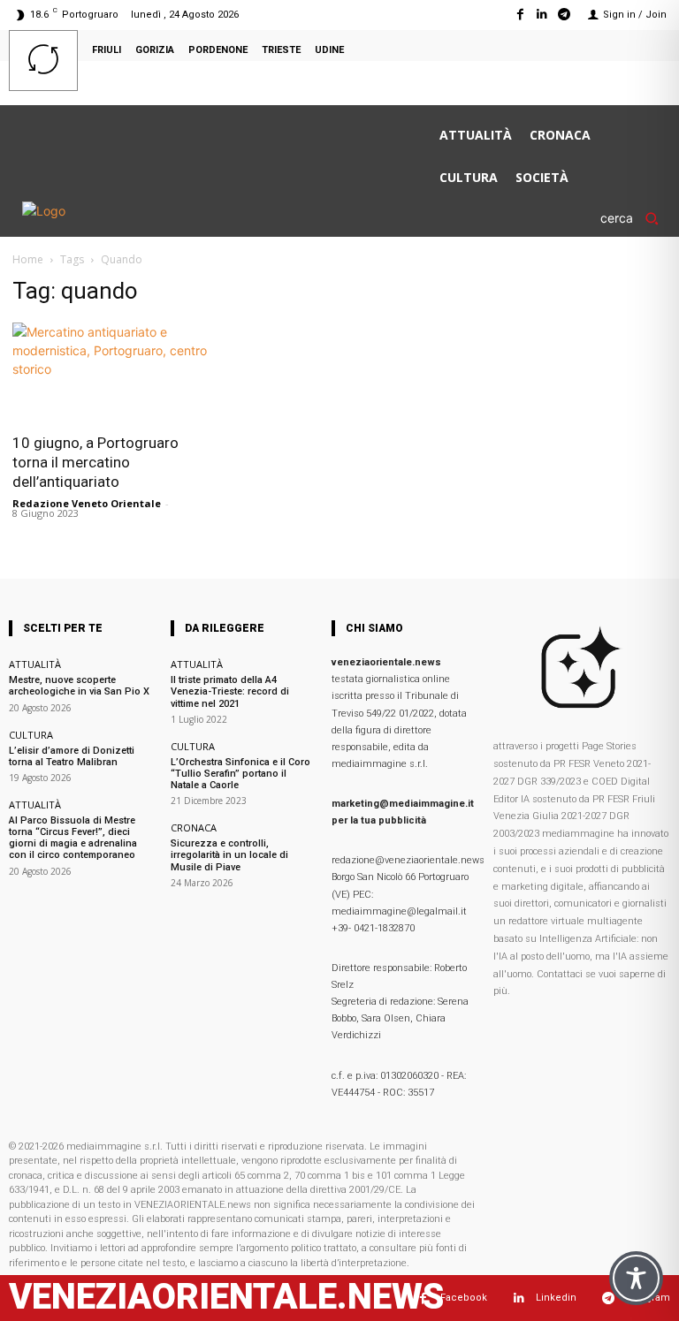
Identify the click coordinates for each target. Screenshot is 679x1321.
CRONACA (194, 827)
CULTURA (31, 735)
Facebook (463, 1297)
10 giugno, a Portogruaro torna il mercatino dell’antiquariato (95, 462)
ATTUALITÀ (35, 664)
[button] (635, 218)
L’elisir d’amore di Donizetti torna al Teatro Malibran (71, 756)
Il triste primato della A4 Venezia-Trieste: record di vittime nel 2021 (230, 691)
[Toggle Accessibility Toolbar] (636, 1278)
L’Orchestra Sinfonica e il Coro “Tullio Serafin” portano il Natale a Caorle (240, 773)
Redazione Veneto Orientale (86, 503)
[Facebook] (519, 15)
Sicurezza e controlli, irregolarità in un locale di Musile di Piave (229, 855)
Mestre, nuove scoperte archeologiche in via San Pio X (79, 685)
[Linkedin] (542, 15)
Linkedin (556, 1297)
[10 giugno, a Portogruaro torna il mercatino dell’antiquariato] (113, 372)
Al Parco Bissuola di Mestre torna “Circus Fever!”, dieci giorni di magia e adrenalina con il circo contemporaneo (73, 838)
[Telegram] (564, 15)
